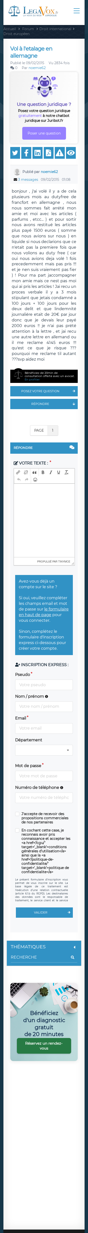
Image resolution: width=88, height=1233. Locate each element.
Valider (40, 912)
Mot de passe (28, 765)
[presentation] (18, 472)
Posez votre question (40, 391)
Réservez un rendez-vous (44, 1045)
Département (28, 740)
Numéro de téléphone (37, 787)
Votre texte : (33, 463)
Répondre (40, 404)
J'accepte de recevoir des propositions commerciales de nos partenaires (45, 818)
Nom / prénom (30, 696)
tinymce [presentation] (64, 561)
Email (20, 718)
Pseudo (22, 674)
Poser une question (44, 133)
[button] (18, 472)
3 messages (28, 179)
